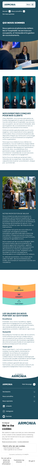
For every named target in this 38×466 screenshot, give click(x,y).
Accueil (5, 11)
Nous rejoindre (8, 401)
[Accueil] (10, 4)
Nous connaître (17, 11)
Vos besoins (6, 392)
